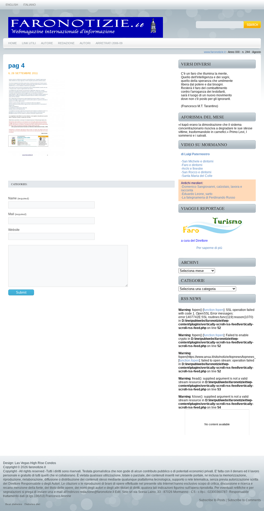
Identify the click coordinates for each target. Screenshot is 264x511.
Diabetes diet (32, 504)
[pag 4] (36, 155)
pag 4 (16, 65)
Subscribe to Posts (212, 500)
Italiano (29, 4)
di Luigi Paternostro (195, 154)
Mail (17, 214)
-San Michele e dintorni (197, 161)
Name (18, 198)
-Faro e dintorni (191, 165)
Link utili (29, 43)
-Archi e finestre (192, 168)
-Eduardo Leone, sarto (196, 194)
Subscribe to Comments (244, 500)
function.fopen (214, 310)
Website (14, 230)
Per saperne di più (209, 248)
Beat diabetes (13, 504)
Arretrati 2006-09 (109, 43)
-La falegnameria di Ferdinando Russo (208, 197)
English (12, 4)
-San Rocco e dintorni (196, 172)
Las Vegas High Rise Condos (35, 463)
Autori (85, 43)
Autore (47, 43)
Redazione (66, 43)
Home (12, 43)
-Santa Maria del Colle (196, 176)
